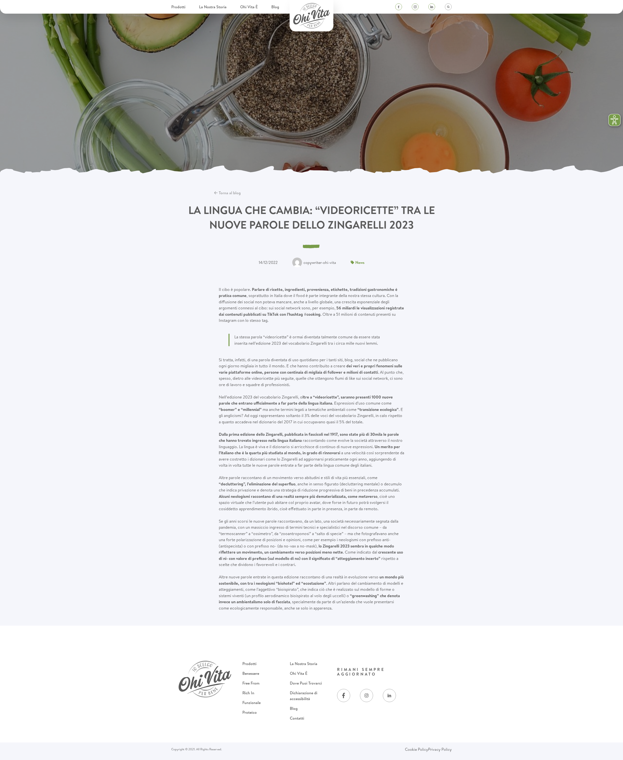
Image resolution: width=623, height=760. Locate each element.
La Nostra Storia (213, 6)
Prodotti (178, 6)
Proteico (249, 712)
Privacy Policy (440, 749)
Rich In (248, 692)
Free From (250, 683)
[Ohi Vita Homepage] (311, 15)
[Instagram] (415, 6)
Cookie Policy (416, 749)
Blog (275, 6)
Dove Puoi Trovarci (306, 683)
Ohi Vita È (249, 6)
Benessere (250, 673)
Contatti (297, 718)
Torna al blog (230, 192)
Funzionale (251, 702)
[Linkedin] (431, 6)
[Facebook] (398, 6)
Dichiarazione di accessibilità (303, 695)
